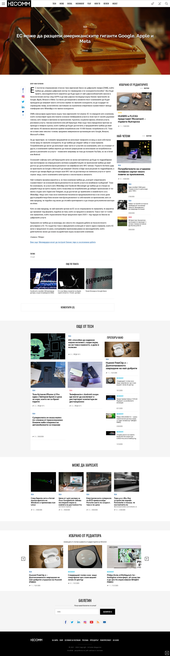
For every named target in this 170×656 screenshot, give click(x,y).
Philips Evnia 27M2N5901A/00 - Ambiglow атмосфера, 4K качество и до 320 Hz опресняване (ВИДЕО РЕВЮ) (123, 578)
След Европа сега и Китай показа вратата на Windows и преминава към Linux (43, 501)
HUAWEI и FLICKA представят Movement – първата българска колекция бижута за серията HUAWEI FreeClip (132, 122)
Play (89, 3)
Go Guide (116, 640)
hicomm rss (98, 622)
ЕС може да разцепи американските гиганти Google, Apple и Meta (85, 38)
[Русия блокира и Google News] (99, 278)
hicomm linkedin (78, 622)
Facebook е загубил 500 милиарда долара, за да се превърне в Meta (42, 292)
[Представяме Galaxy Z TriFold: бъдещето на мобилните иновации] (110, 397)
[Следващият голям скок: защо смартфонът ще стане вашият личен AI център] (110, 380)
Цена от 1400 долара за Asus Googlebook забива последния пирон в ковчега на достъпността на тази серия (70, 502)
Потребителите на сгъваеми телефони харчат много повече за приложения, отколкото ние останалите (134, 173)
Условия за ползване (73, 640)
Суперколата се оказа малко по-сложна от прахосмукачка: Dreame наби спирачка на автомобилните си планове (47, 421)
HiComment (80, 3)
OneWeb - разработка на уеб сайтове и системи (85, 650)
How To (97, 3)
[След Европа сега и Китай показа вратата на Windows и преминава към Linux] (43, 482)
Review (106, 3)
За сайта (55, 640)
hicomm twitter (72, 622)
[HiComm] (19, 3)
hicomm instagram (85, 622)
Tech (54, 3)
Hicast (114, 3)
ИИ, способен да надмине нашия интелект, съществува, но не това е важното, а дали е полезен (83, 343)
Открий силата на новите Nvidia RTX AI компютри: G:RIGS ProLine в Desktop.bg (126, 436)
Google (32, 257)
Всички (146, 88)
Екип (61, 640)
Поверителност (105, 640)
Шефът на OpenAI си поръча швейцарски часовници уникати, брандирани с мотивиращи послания (138, 206)
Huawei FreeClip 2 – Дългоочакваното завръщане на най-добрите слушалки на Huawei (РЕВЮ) (122, 366)
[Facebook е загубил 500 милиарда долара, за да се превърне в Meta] (43, 278)
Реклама (85, 640)
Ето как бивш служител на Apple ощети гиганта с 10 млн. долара (69, 292)
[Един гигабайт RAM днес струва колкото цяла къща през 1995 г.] (122, 188)
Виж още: (34, 242)
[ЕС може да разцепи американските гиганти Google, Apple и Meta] (23, 97)
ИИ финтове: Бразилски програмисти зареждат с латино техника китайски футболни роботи (137, 222)
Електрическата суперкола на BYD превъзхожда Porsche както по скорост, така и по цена (98, 501)
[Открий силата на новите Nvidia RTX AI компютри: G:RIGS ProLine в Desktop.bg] (110, 433)
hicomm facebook (65, 622)
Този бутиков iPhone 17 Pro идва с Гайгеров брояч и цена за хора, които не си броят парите (47, 398)
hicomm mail (104, 622)
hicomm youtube (91, 622)
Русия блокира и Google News (96, 291)
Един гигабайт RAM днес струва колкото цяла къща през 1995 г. (138, 189)
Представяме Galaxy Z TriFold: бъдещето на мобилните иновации (127, 400)
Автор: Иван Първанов (36, 84)
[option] (134, 190)
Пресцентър (94, 640)
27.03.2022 (85, 51)
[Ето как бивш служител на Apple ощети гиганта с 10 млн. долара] (71, 278)
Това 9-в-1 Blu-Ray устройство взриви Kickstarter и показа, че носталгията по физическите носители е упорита (125, 503)
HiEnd (62, 3)
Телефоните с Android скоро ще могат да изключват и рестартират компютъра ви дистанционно (84, 398)
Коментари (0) (67, 307)
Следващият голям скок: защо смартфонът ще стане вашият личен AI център (126, 383)
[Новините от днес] (152, 3)
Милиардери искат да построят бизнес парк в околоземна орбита (67, 242)
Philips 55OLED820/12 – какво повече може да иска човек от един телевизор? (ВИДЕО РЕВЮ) (127, 419)
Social (69, 3)
